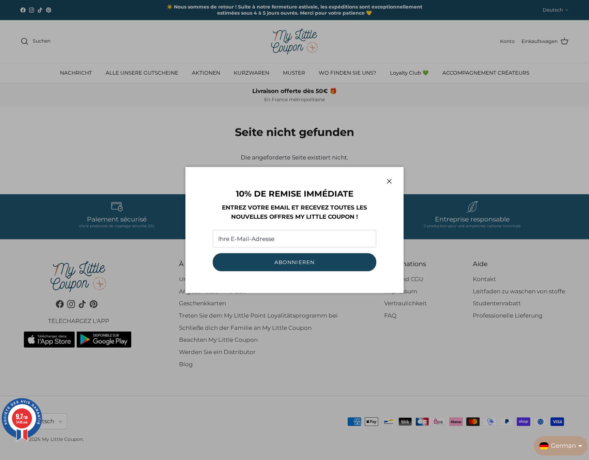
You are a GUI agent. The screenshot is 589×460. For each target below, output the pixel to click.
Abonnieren (294, 262)
